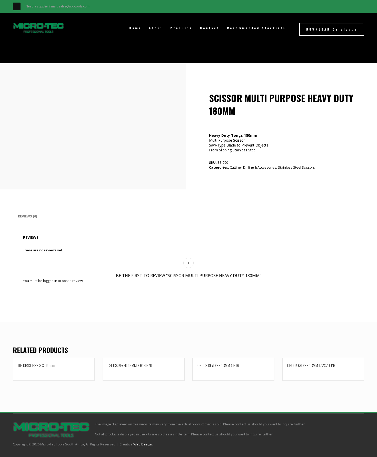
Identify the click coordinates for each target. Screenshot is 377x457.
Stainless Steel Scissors (296, 167)
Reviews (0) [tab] (27, 216)
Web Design (142, 444)
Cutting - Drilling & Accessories (253, 167)
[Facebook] (17, 6)
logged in (50, 280)
